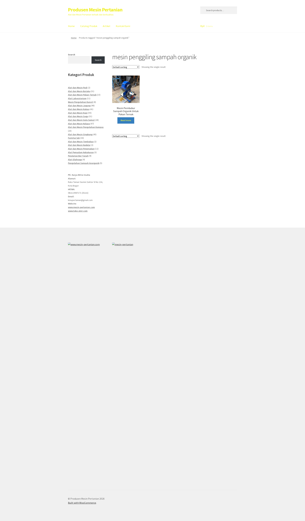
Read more (126, 120)
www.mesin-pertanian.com (81, 207)
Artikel (106, 26)
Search (71, 54)
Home (71, 26)
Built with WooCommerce (82, 502)
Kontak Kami (123, 26)
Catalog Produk (88, 26)
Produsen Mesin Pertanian (95, 10)
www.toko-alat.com (78, 210)
